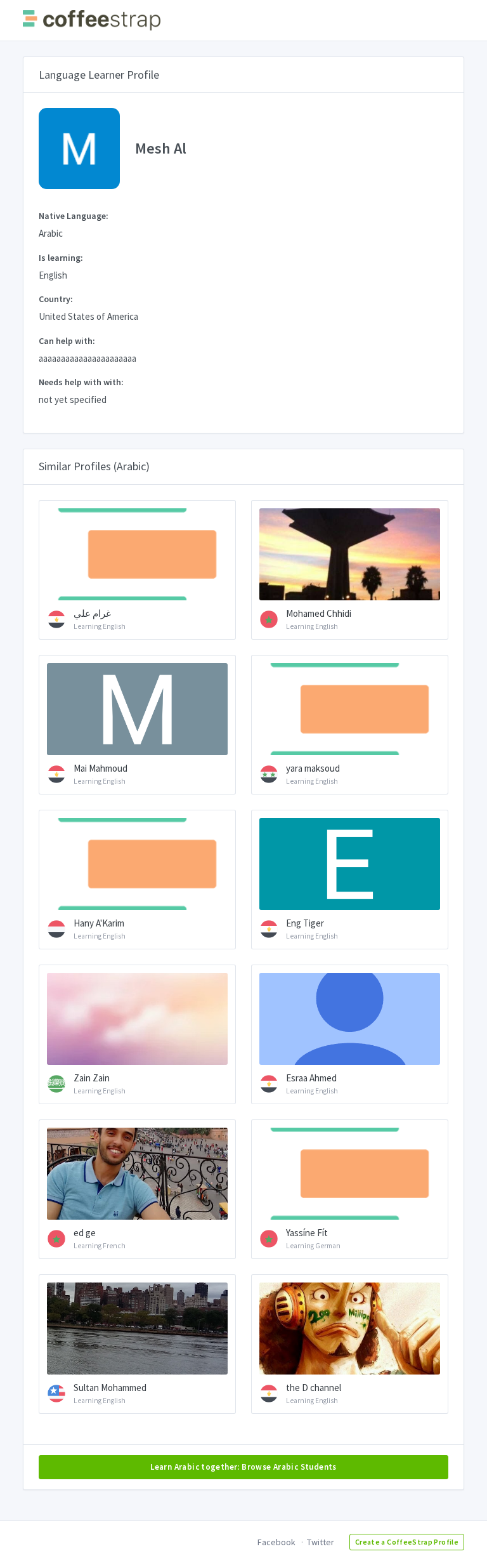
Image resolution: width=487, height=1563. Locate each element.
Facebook (276, 1542)
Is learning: (61, 257)
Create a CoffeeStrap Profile (406, 1542)
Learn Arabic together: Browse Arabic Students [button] (243, 1466)
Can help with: (67, 340)
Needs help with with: (81, 382)
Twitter (320, 1542)
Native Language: (73, 215)
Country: (56, 299)
